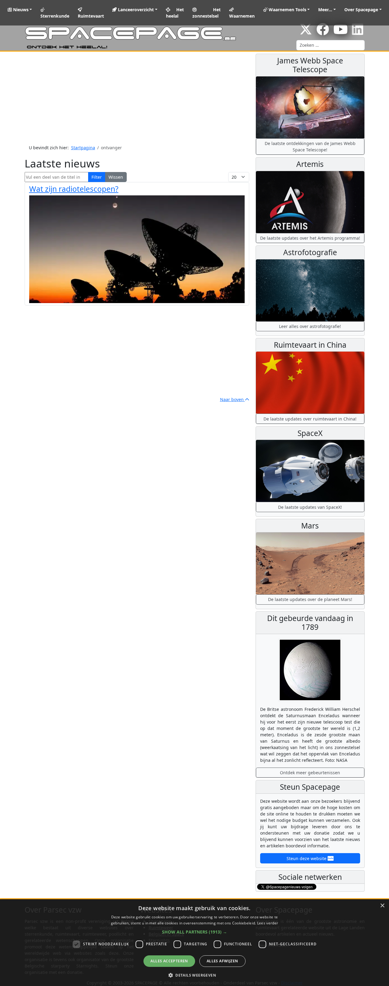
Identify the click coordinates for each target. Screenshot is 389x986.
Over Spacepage (361, 9)
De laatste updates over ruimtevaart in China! (309, 419)
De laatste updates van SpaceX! (310, 507)
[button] (194, 932)
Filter (96, 177)
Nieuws (20, 9)
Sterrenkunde (54, 16)
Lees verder (267, 923)
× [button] (382, 905)
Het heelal (175, 13)
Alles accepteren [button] (169, 961)
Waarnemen (242, 16)
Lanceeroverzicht (135, 9)
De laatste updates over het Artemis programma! (310, 238)
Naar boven (232, 399)
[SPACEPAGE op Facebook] (322, 32)
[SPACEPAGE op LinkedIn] (357, 32)
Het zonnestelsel (206, 13)
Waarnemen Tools (286, 9)
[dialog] (194, 942)
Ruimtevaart (91, 16)
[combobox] (330, 45)
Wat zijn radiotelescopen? (74, 189)
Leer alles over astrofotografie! (310, 326)
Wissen (115, 177)
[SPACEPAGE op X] (305, 32)
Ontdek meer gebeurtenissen (310, 772)
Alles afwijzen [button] (222, 961)
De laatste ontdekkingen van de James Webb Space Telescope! (310, 146)
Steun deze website (307, 858)
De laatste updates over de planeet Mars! (310, 599)
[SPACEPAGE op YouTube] (340, 32)
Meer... (325, 9)
